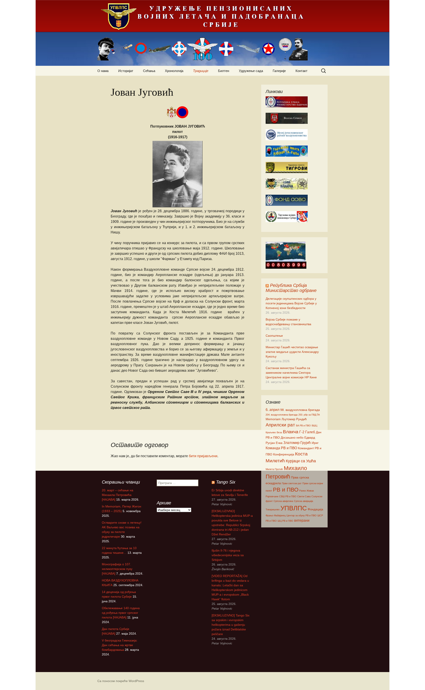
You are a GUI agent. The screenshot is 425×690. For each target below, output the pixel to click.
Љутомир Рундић (294, 419)
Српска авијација (303, 501)
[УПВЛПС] (212, 33)
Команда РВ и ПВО (281, 448)
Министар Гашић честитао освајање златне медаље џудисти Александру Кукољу (292, 351)
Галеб (310, 432)
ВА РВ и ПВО (303, 425)
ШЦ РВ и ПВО (285, 520)
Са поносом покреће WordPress (120, 681)
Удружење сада (251, 71)
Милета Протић (274, 469)
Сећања (149, 71)
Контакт (301, 71)
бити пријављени (203, 456)
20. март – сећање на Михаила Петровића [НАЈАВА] (117, 494)
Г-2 (301, 432)
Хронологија (174, 71)
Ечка (279, 443)
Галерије (279, 71)
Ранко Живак (306, 490)
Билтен (223, 71)
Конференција (283, 454)
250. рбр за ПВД (307, 414)
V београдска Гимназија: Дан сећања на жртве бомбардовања (119, 645)
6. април (272, 410)
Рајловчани (272, 496)
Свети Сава (304, 496)
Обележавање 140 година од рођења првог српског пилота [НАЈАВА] (121, 612)
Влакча (290, 431)
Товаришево (273, 509)
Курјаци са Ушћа (301, 461)
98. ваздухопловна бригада (300, 410)
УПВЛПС (293, 508)
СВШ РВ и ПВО (287, 496)
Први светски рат (291, 483)
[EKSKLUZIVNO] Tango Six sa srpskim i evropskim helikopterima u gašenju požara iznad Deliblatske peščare (230, 625)
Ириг (315, 443)
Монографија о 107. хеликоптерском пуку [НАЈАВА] (117, 568)
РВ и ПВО (285, 489)
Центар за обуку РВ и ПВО (301, 515)
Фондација (315, 509)
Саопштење (274, 335)
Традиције (200, 71)
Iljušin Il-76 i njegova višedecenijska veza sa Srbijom (228, 555)
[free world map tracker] (285, 251)
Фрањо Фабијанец (276, 515)
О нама (102, 71)
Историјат (125, 71)
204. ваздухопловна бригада (282, 414)
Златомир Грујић (297, 443)
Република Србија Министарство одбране (291, 288)
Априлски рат (280, 424)
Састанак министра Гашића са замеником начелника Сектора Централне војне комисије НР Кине (291, 372)
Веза (279, 432)
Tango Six (225, 482)
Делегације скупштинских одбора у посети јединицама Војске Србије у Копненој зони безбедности (291, 303)
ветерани (301, 520)
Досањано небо (292, 437)
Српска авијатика (283, 501)
